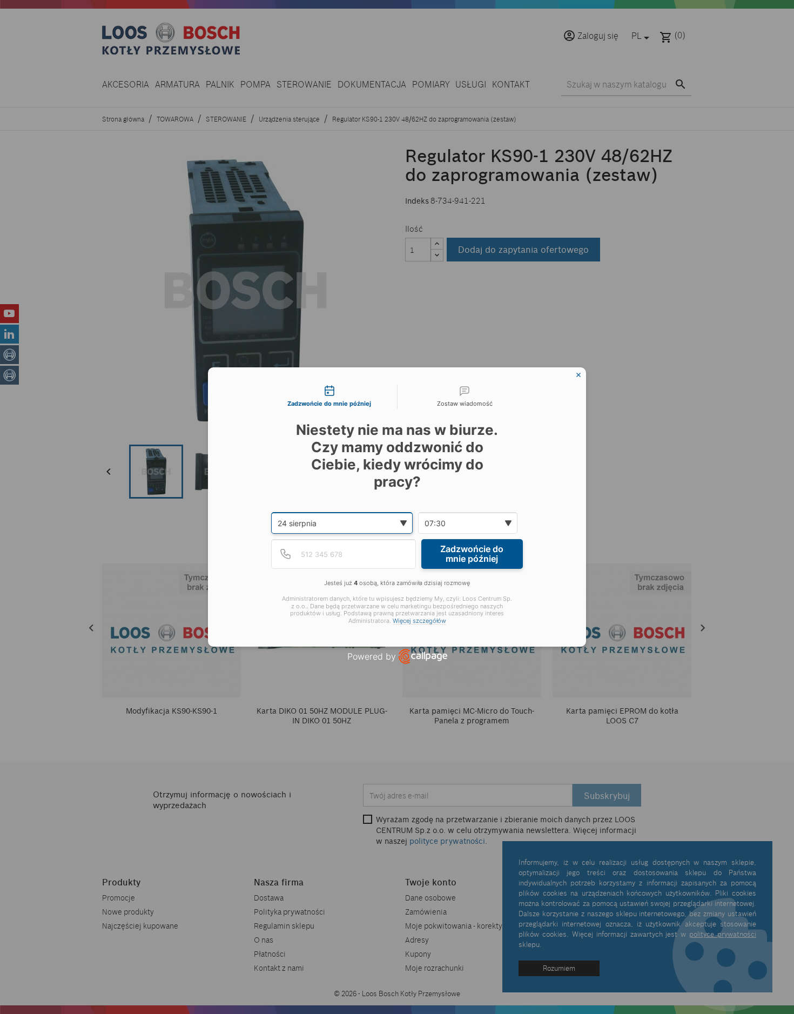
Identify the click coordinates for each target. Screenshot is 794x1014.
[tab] (329, 397)
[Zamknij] (578, 375)
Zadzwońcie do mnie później (471, 553)
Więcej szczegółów (419, 620)
